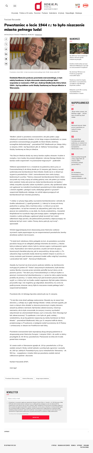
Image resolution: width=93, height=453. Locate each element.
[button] (88, 432)
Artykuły (61, 13)
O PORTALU (53, 445)
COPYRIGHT (79, 445)
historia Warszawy (28, 378)
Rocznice (37, 13)
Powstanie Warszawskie (12, 378)
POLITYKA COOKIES (84, 447)
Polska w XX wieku (26, 13)
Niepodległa (69, 13)
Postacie (45, 13)
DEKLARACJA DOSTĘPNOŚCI (64, 445)
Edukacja (78, 13)
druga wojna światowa (42, 378)
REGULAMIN (86, 445)
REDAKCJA (73, 445)
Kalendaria (53, 13)
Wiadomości (38, 34)
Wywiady (14, 13)
